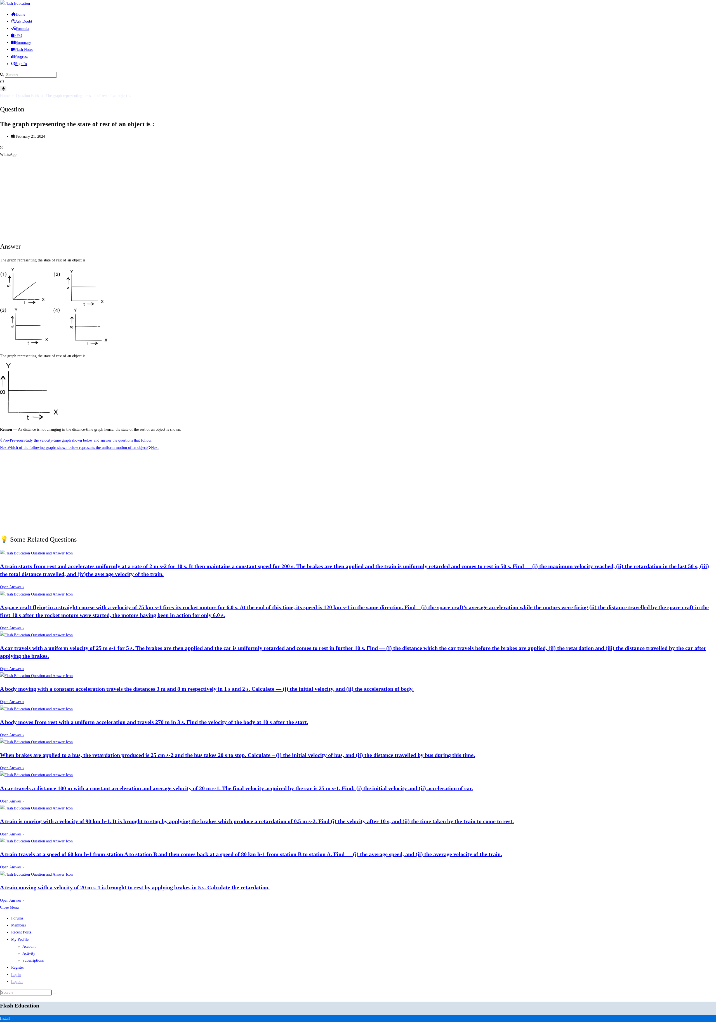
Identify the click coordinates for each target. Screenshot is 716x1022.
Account (29, 946)
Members (18, 925)
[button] (358, 151)
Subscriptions (33, 960)
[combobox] (31, 75)
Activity (28, 953)
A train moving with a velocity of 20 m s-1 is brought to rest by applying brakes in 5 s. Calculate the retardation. (135, 887)
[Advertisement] (168, 197)
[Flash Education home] (15, 3)
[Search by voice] (3, 88)
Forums (17, 918)
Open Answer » (12, 587)
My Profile (20, 939)
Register (17, 967)
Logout (17, 982)
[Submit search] (55, 993)
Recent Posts (21, 932)
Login (16, 975)
